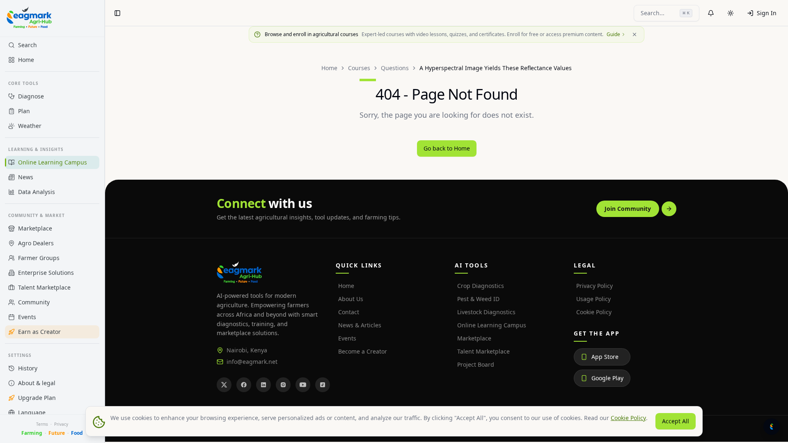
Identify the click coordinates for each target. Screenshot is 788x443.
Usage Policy (593, 299)
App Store (604, 357)
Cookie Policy (594, 312)
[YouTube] (303, 384)
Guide (613, 34)
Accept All (675, 421)
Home (329, 68)
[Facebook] (243, 384)
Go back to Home (447, 148)
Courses (359, 68)
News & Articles (359, 325)
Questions (395, 68)
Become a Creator (362, 351)
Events (347, 338)
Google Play (607, 378)
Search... (665, 13)
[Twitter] (224, 384)
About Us (350, 299)
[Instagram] (283, 384)
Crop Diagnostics (480, 286)
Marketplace (474, 338)
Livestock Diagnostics (486, 312)
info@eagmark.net (252, 361)
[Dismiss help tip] (634, 34)
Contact (348, 312)
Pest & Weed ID (478, 299)
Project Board (475, 364)
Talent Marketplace (483, 351)
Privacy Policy (594, 286)
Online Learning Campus (491, 325)
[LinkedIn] (263, 384)
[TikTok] (322, 384)
